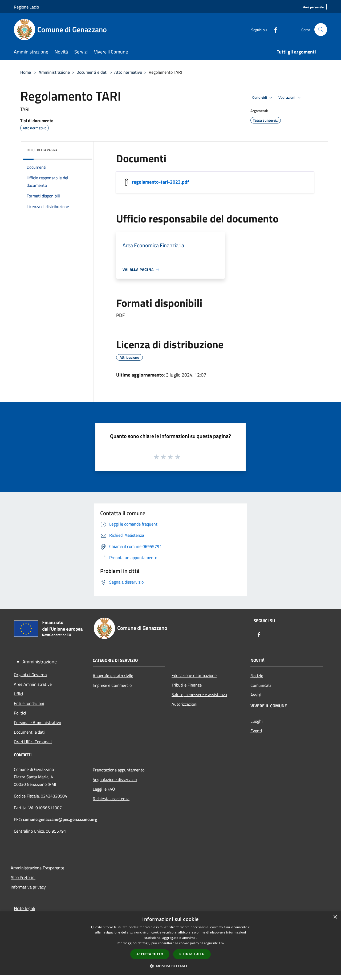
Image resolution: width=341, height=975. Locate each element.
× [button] (335, 917)
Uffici (18, 694)
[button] (170, 966)
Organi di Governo (30, 674)
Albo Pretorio (23, 877)
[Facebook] (273, 29)
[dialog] (170, 943)
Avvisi (255, 695)
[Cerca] (320, 29)
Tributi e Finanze (187, 685)
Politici (20, 713)
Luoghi (256, 721)
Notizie (256, 675)
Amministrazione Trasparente (37, 868)
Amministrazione (54, 72)
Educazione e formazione (194, 675)
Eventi (256, 731)
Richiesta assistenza (111, 798)
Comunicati (260, 685)
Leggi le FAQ (104, 789)
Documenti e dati (92, 72)
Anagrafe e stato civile (113, 675)
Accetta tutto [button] (149, 954)
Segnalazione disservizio (115, 779)
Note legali (24, 908)
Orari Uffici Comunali (33, 741)
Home (25, 72)
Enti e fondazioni (29, 703)
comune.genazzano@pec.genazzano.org (60, 819)
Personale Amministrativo (37, 722)
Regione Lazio (26, 7)
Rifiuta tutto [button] (192, 954)
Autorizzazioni (184, 704)
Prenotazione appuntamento (118, 770)
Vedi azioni (287, 97)
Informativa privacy (28, 887)
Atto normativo (128, 72)
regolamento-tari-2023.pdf (160, 181)
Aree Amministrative (33, 684)
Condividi (260, 97)
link (221, 943)
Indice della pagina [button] (42, 149)
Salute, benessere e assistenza (199, 694)
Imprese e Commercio (112, 685)
